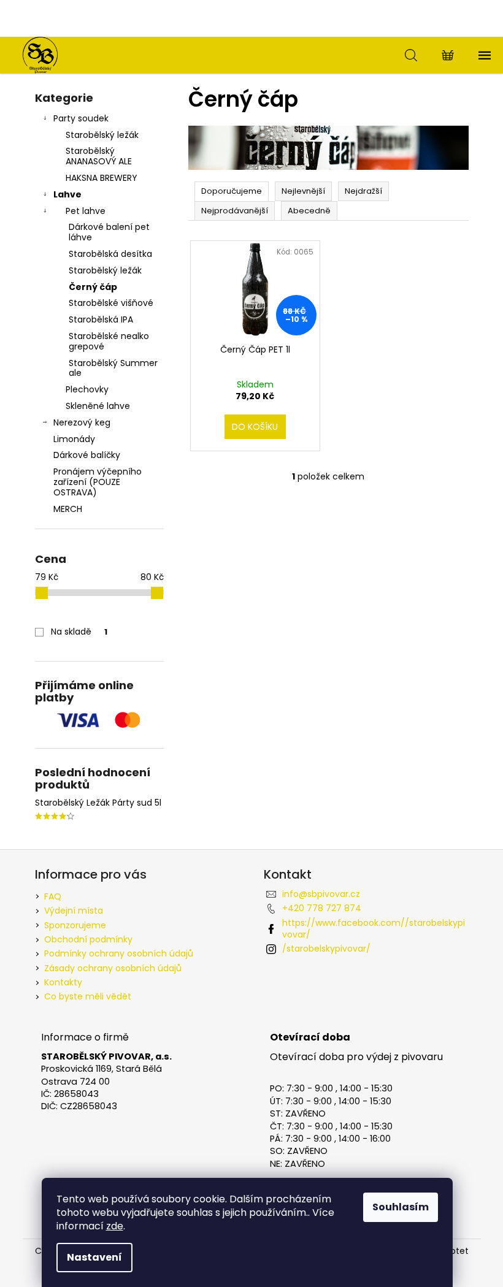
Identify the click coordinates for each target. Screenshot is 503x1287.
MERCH (67, 509)
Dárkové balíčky (86, 455)
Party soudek (81, 118)
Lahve (67, 194)
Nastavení (94, 1257)
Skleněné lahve (98, 406)
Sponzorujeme (75, 925)
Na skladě (79, 631)
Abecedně (309, 210)
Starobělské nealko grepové (109, 341)
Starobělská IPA (101, 319)
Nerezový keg (81, 422)
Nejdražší (363, 191)
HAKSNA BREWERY (101, 178)
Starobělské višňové (111, 303)
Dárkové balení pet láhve (109, 232)
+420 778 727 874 (321, 908)
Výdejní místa (73, 910)
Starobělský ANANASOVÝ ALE (99, 156)
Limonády (74, 439)
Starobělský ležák (102, 135)
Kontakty (63, 982)
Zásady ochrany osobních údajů (113, 968)
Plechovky (87, 389)
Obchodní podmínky (88, 939)
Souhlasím (400, 1207)
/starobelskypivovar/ (326, 948)
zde (114, 1226)
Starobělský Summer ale (113, 368)
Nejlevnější (303, 191)
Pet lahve (86, 211)
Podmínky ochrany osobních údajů (118, 953)
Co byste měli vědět (87, 996)
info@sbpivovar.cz (321, 894)
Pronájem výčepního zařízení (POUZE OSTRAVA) (97, 481)
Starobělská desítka (110, 254)
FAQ (52, 896)
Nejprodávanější (234, 210)
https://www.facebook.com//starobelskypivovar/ (373, 929)
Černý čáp (93, 287)
